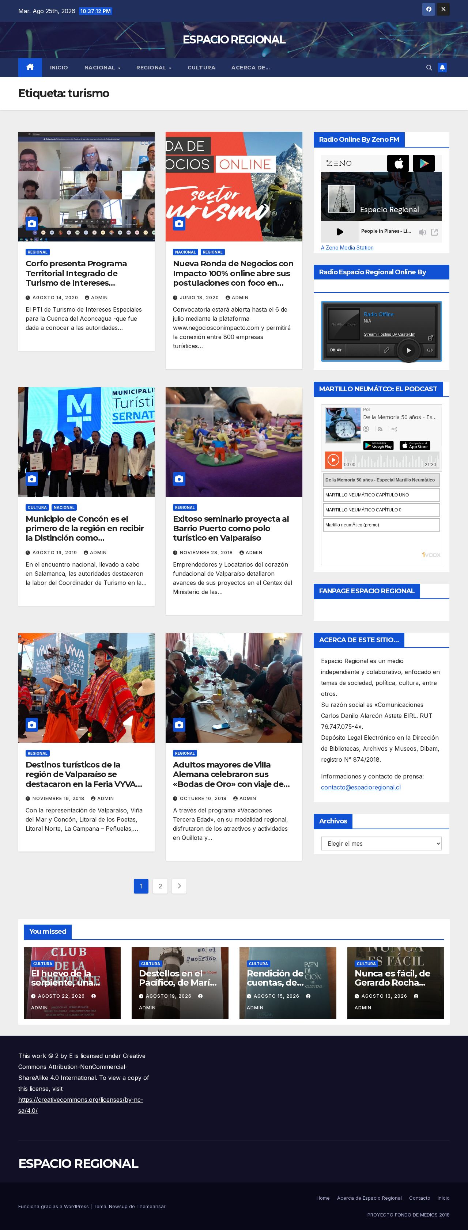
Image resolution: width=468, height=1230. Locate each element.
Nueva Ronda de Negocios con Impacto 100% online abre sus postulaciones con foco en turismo (233, 278)
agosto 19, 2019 (56, 552)
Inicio (59, 67)
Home (323, 1198)
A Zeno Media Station (347, 248)
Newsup (118, 1206)
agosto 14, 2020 (56, 297)
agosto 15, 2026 (277, 996)
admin (99, 297)
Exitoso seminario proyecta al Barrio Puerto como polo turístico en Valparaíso (230, 528)
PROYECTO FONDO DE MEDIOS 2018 (408, 1215)
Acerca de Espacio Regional (369, 1198)
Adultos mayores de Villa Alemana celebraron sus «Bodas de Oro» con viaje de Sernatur (228, 779)
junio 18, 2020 (200, 297)
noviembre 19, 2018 (59, 798)
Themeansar (151, 1206)
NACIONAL (100, 67)
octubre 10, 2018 (204, 798)
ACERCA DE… (250, 67)
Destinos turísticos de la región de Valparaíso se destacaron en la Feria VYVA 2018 (81, 779)
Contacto (419, 1198)
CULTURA (202, 67)
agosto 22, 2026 (62, 996)
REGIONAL (152, 67)
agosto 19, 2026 (169, 996)
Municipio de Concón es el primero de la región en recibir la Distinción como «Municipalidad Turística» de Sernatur (85, 538)
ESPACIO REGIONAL (234, 39)
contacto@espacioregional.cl (361, 787)
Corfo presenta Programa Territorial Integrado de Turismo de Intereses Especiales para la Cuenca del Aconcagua (83, 283)
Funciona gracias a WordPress (54, 1206)
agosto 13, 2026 (385, 996)
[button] (429, 67)
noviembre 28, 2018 (207, 552)
